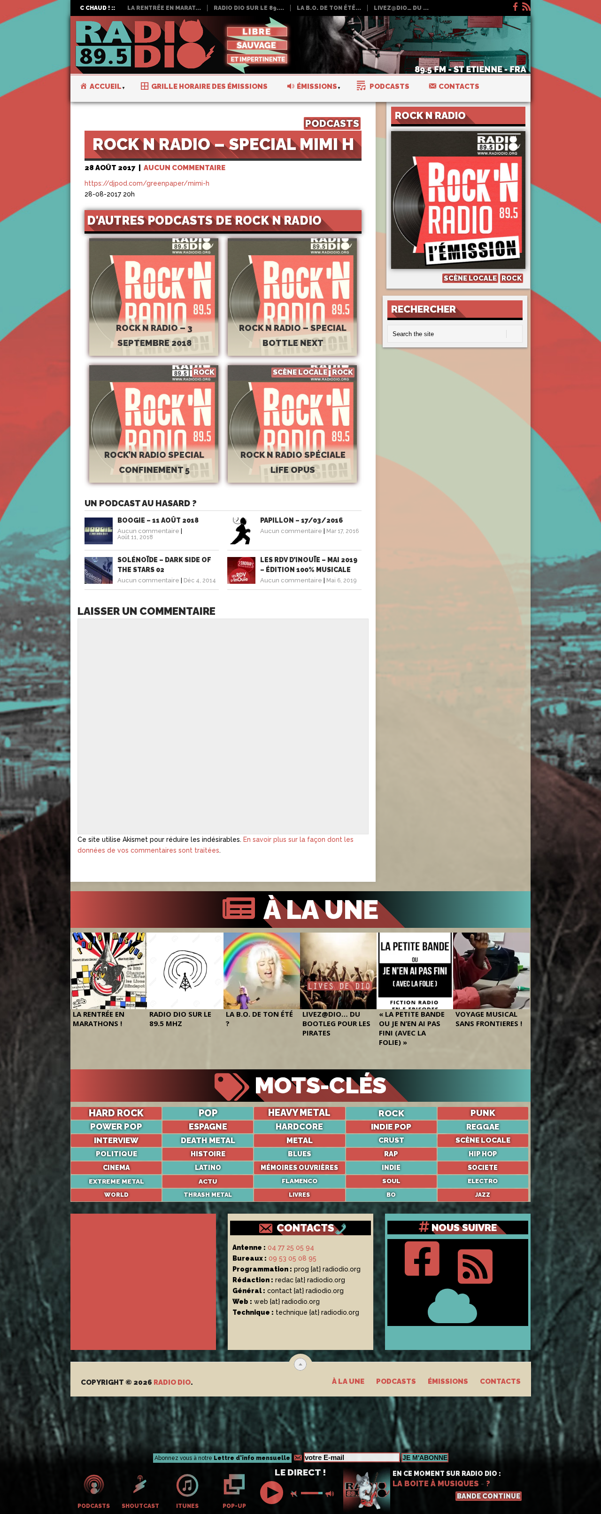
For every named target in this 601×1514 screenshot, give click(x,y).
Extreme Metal (116, 1181)
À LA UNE (317, 909)
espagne (208, 1126)
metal (299, 1140)
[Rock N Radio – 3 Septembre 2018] (153, 300)
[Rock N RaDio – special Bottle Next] (292, 300)
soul (391, 1181)
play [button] (272, 1493)
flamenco (299, 1181)
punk (482, 1113)
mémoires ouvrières (299, 1167)
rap (391, 1154)
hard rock (116, 1113)
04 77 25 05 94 (291, 1247)
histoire (208, 1154)
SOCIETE (483, 1167)
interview (116, 1140)
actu (208, 1181)
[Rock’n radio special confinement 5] (153, 439)
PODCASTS (332, 123)
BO (391, 1195)
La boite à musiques (436, 1483)
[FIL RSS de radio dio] (475, 1263)
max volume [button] (330, 1494)
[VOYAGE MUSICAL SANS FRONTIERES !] (491, 971)
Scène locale (482, 1140)
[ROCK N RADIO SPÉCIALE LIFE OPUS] (292, 439)
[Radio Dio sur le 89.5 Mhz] (185, 971)
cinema (116, 1167)
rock (391, 1113)
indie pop (391, 1126)
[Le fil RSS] (526, 5)
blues (299, 1154)
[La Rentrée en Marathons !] (108, 971)
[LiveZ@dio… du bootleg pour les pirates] (338, 971)
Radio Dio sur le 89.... (249, 8)
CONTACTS (305, 1228)
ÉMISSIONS (448, 1381)
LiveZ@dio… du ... (401, 8)
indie (391, 1167)
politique (116, 1154)
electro (483, 1181)
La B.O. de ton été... (329, 8)
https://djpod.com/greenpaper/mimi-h (147, 183)
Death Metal (208, 1140)
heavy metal (299, 1113)
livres (299, 1195)
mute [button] (296, 1494)
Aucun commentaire (184, 168)
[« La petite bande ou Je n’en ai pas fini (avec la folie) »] (415, 971)
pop (208, 1113)
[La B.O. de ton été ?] (261, 971)
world (116, 1194)
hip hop (483, 1154)
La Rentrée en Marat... (164, 8)
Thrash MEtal (208, 1194)
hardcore (299, 1126)
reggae (482, 1126)
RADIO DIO (172, 1382)
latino (208, 1167)
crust (391, 1140)
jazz (482, 1195)
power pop (116, 1126)
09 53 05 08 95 (292, 1258)
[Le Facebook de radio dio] (514, 5)
